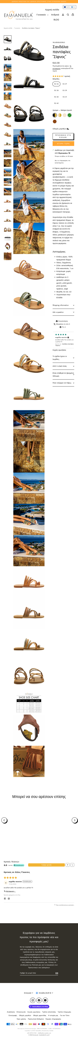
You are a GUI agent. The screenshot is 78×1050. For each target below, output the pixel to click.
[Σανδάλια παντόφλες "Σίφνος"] (29, 702)
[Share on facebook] (5, 898)
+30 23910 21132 (32, 1033)
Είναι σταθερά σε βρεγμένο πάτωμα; (63, 374)
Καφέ (55, 121)
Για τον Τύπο (64, 1015)
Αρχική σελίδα (52, 9)
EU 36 (56, 84)
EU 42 (56, 103)
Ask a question (58, 312)
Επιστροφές (13, 1015)
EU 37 (65, 84)
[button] (58, 76)
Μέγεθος (56, 79)
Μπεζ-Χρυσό (60, 115)
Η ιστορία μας (53, 1015)
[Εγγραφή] (56, 973)
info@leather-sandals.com (44, 1033)
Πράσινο (69, 115)
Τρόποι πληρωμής (64, 1012)
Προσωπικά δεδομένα (36, 1019)
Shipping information (61, 305)
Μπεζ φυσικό (64, 115)
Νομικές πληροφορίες (53, 1019)
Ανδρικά (55, 14)
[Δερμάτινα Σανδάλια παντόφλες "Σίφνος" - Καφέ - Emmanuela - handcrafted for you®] (29, 206)
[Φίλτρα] (68, 865)
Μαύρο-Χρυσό (55, 115)
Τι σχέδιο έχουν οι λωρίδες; (60, 358)
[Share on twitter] (9, 899)
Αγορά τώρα (63, 144)
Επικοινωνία (21, 1012)
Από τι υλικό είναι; (60, 366)
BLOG (56, 19)
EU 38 (56, 90)
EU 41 (65, 97)
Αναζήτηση (11, 1012)
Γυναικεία (41, 14)
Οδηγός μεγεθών (25, 1015)
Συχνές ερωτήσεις (33, 1012)
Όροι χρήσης (21, 1019)
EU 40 (56, 97)
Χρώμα (62, 110)
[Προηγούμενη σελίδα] (4, 820)
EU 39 (65, 90)
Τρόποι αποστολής (49, 1012)
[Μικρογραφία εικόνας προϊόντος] (7, 238)
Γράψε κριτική (46, 865)
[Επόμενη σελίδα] (74, 820)
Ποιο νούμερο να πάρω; (62, 383)
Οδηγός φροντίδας (39, 1015)
